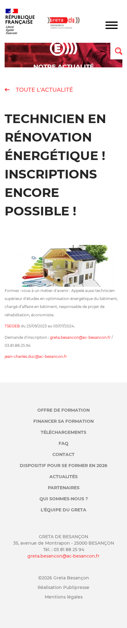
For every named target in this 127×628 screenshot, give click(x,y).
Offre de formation (63, 410)
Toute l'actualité (43, 89)
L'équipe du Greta (63, 510)
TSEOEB (12, 326)
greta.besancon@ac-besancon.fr (80, 337)
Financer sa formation (63, 421)
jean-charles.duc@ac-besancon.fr (36, 356)
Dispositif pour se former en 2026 (63, 465)
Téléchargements (63, 432)
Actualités (63, 476)
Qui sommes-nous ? (63, 499)
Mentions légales (64, 597)
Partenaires (64, 487)
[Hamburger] (111, 26)
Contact (63, 454)
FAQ (63, 443)
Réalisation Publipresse (63, 587)
